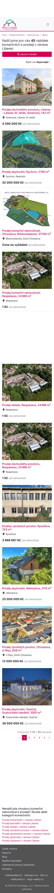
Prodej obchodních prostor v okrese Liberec (26, 833)
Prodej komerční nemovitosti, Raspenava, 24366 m (21, 294)
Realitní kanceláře (11, 860)
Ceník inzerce (9, 848)
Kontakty (7, 868)
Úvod (4, 35)
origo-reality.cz (35, 879)
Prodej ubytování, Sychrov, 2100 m (25, 172)
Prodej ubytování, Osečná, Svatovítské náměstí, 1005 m (21, 711)
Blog (4, 856)
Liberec (45, 35)
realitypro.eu (31, 875)
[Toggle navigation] (48, 24)
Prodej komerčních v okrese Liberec (21, 819)
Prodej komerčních (16, 35)
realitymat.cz (18, 879)
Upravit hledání (28, 54)
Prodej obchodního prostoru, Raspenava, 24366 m (21, 465)
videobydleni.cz (13, 875)
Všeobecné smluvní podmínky (18, 864)
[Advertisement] (27, 8)
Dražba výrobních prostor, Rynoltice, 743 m (26, 527)
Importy (6, 852)
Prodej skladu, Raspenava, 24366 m (26, 405)
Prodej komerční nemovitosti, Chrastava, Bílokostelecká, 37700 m (26, 232)
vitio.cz (44, 875)
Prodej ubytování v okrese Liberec (21, 837)
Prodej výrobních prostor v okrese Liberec (25, 830)
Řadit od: (37, 62)
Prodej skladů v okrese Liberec (19, 826)
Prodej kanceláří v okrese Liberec (20, 823)
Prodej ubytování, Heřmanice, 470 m (26, 588)
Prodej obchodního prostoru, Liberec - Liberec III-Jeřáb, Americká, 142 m (26, 111)
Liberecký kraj (33, 35)
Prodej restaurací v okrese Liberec (21, 840)
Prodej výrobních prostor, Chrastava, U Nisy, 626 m (26, 648)
